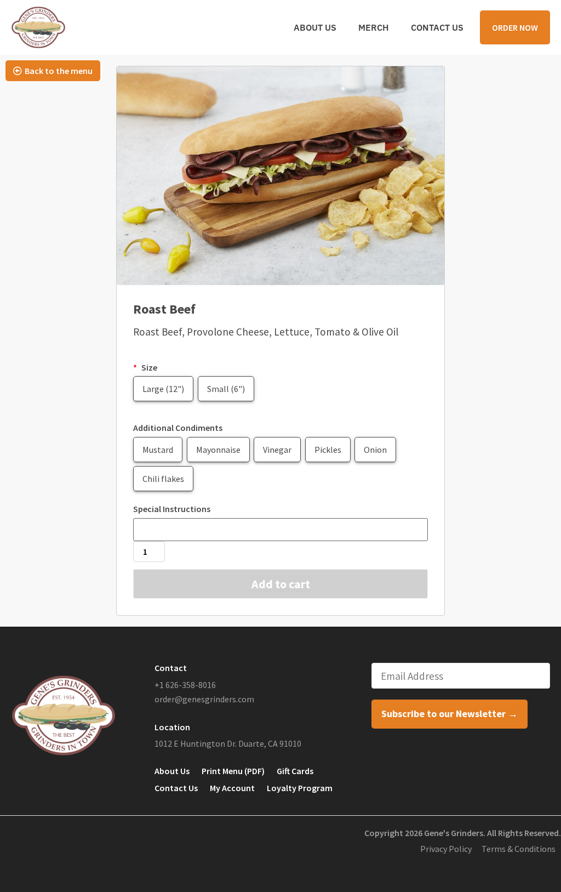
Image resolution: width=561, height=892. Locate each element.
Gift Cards (295, 770)
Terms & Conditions (519, 848)
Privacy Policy (446, 848)
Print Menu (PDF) (233, 770)
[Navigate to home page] (38, 27)
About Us (315, 27)
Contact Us (437, 27)
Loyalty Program (300, 787)
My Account (232, 787)
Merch (373, 27)
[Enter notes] (280, 529)
